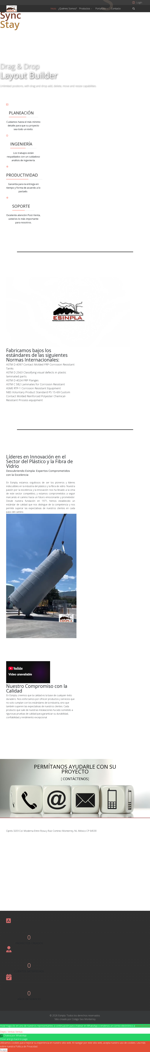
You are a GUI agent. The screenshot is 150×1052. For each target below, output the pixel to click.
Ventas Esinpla (142, 1025)
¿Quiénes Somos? (67, 8)
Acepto (3, 1050)
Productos (84, 8)
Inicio (53, 8)
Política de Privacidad (26, 1046)
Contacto (116, 8)
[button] (136, 2)
